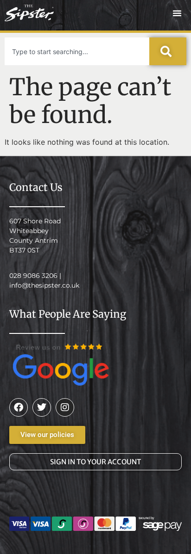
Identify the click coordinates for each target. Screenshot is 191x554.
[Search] (167, 51)
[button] (177, 13)
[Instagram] (65, 407)
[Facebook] (18, 407)
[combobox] (77, 51)
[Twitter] (41, 407)
